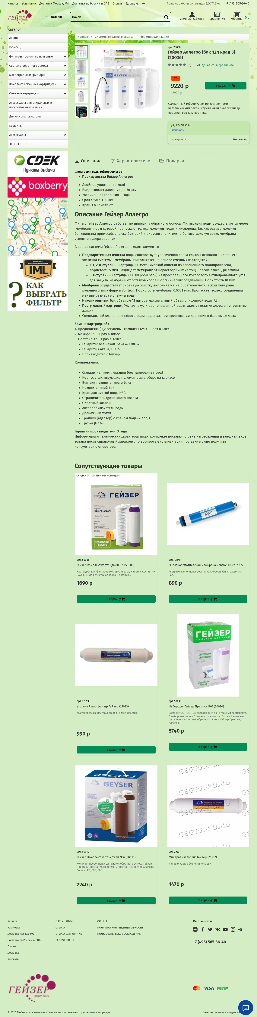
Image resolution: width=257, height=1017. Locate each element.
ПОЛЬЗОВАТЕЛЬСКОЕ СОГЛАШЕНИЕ (119, 933)
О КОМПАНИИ (64, 921)
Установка (29, 3)
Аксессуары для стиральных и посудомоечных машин (30, 105)
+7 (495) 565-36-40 (237, 3)
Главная (82, 37)
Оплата (117, 3)
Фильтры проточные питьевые (31, 56)
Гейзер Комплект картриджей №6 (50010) (106, 857)
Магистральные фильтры (27, 75)
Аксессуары (17, 135)
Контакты (13, 959)
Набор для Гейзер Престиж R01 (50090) (196, 706)
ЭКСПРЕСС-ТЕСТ (20, 144)
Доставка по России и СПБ (90, 3)
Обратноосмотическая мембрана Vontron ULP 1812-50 (206, 565)
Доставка (132, 3)
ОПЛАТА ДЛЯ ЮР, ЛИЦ (69, 933)
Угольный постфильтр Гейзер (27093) (103, 706)
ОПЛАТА (60, 927)
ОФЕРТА (102, 921)
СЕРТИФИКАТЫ (65, 940)
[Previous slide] (97, 81)
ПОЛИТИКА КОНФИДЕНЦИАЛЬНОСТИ (120, 927)
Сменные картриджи (24, 93)
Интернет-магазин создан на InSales (225, 1012)
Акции (13, 38)
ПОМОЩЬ (15, 47)
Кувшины (15, 125)
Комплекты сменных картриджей (32, 84)
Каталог (13, 3)
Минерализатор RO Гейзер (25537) (193, 857)
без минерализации (154, 37)
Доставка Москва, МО (54, 3)
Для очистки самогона (25, 116)
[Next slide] (81, 112)
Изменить (178, 130)
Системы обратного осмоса (114, 37)
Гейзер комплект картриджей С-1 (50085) (105, 565)
